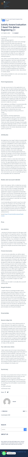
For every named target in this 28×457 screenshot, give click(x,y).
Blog (4, 20)
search (26, 429)
